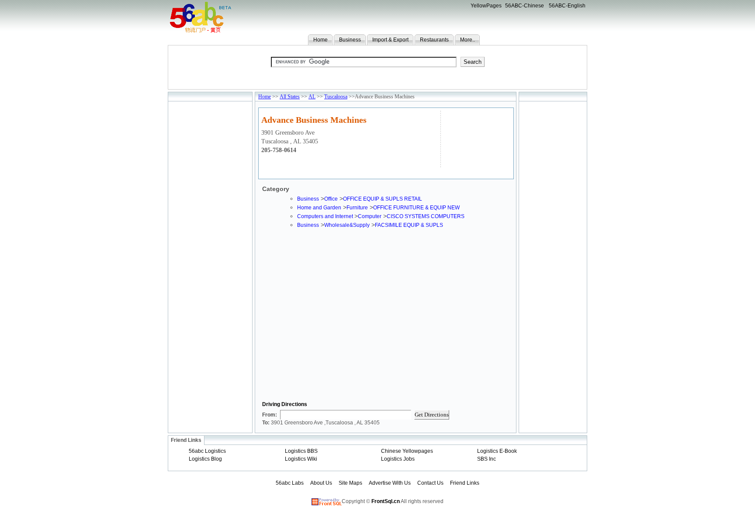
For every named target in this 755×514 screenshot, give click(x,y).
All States (290, 97)
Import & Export (390, 40)
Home (320, 40)
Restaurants (434, 40)
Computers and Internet (325, 216)
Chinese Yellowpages (407, 451)
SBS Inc (486, 459)
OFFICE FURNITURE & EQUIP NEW (416, 208)
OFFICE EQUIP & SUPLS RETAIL (382, 199)
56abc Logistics (207, 451)
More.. (467, 40)
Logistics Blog (205, 459)
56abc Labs (290, 483)
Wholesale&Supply (347, 225)
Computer (369, 216)
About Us (321, 483)
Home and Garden (319, 208)
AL (311, 97)
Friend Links (464, 483)
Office (331, 199)
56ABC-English (567, 6)
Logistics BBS (301, 451)
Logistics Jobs (398, 459)
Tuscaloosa (335, 97)
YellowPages (486, 6)
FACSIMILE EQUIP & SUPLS (409, 225)
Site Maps (350, 483)
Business (350, 40)
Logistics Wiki (301, 459)
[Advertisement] (476, 138)
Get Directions (432, 414)
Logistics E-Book (497, 451)
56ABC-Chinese (524, 6)
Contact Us (430, 483)
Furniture (357, 208)
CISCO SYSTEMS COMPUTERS (425, 216)
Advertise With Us (390, 483)
